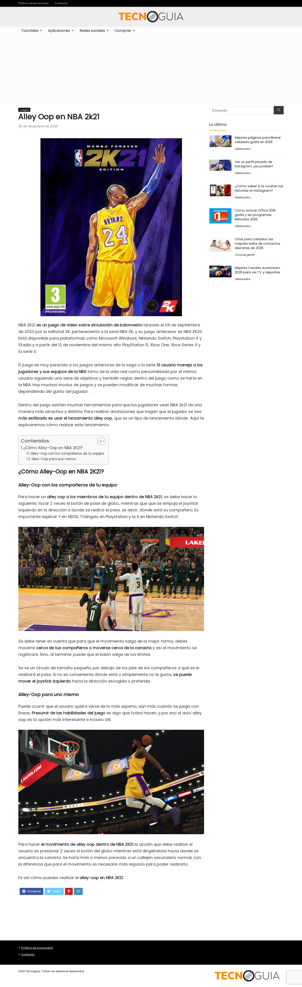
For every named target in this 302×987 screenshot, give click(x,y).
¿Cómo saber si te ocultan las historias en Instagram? (259, 188)
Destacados (242, 149)
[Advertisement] (151, 68)
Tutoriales (29, 30)
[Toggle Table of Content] (99, 441)
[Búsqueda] (279, 110)
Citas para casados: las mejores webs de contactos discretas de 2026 (257, 243)
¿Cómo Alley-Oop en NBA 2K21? (53, 447)
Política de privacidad (33, 3)
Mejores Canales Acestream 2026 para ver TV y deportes (257, 270)
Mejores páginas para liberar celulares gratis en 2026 (258, 139)
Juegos (24, 110)
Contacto (60, 3)
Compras (123, 30)
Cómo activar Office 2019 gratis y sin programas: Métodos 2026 (255, 214)
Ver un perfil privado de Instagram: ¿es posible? (254, 164)
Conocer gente (244, 255)
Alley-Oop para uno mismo (54, 459)
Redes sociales (92, 30)
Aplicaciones (59, 30)
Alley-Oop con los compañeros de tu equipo (67, 453)
